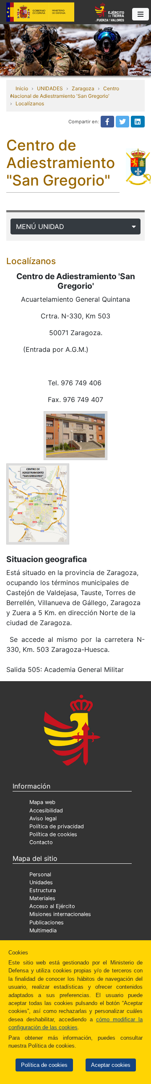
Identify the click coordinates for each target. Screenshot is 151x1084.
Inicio (22, 88)
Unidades (41, 882)
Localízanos (30, 103)
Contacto (41, 842)
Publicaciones (46, 922)
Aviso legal (43, 818)
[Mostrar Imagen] (75, 435)
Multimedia (43, 930)
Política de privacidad (56, 826)
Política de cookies (44, 1065)
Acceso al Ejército (52, 906)
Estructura (42, 890)
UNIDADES (50, 88)
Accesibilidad (46, 810)
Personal (40, 874)
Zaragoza (83, 88)
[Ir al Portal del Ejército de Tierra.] (75, 49)
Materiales (42, 898)
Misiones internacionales (60, 914)
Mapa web (42, 802)
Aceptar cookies (110, 1065)
